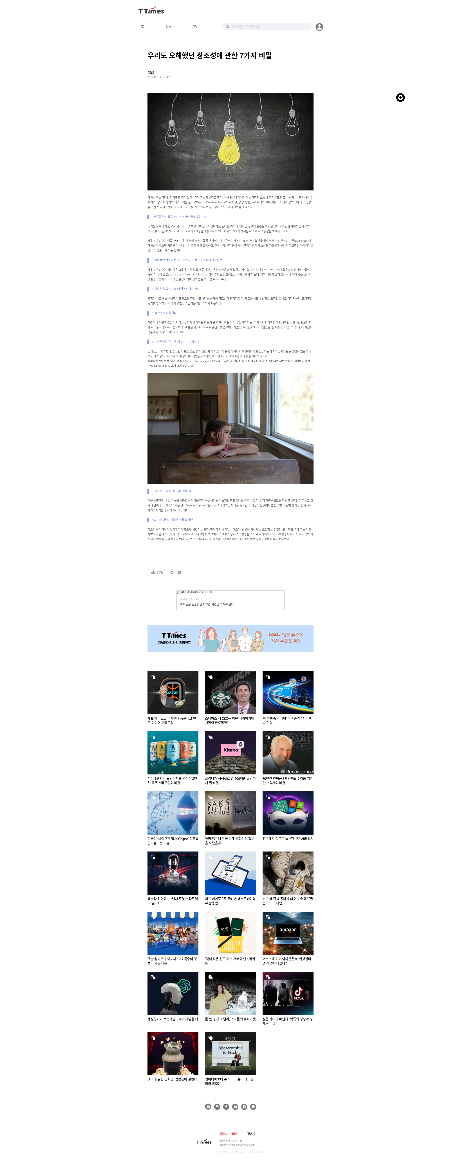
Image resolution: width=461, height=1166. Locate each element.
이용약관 (251, 1133)
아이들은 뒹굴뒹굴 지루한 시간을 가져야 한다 (207, 604)
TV (195, 26)
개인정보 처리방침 (227, 1133)
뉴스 (169, 26)
